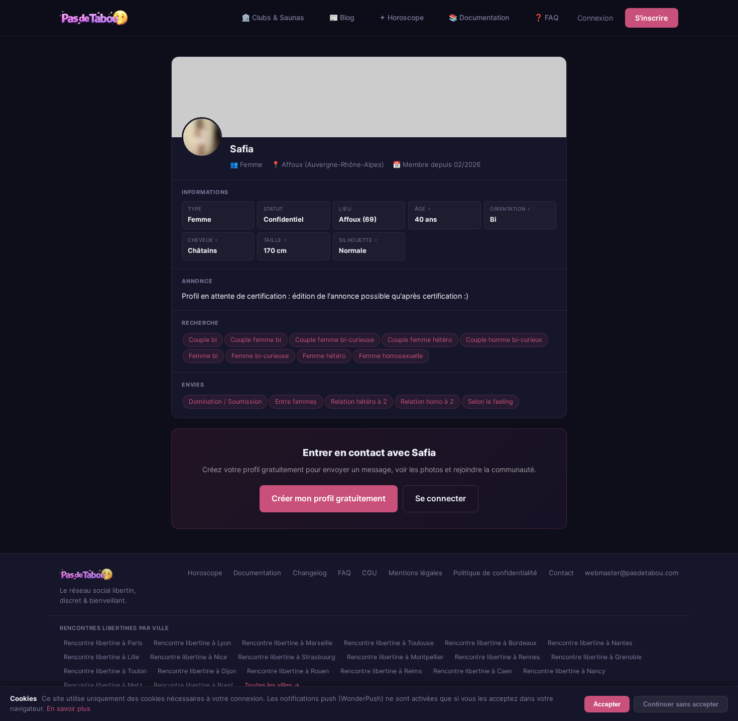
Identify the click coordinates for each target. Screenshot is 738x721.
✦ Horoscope (402, 17)
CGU (369, 573)
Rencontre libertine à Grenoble (596, 657)
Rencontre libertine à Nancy (564, 671)
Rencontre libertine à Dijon (197, 671)
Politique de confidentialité (495, 573)
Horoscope (205, 573)
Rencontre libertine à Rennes (497, 657)
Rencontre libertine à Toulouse (389, 643)
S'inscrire (651, 18)
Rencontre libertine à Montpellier (395, 657)
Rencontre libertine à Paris (103, 643)
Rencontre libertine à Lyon (192, 643)
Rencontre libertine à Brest (193, 685)
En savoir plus (68, 708)
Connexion (595, 18)
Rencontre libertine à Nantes (590, 643)
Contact (561, 573)
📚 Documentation (479, 17)
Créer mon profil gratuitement (329, 498)
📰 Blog (341, 17)
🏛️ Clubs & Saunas (272, 17)
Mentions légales (415, 573)
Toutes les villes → (272, 685)
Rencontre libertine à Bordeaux (491, 643)
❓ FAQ (546, 17)
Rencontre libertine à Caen (472, 671)
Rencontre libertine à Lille (101, 657)
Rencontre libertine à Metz (103, 685)
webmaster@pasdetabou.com (631, 573)
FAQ (344, 573)
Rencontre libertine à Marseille (287, 643)
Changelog (310, 573)
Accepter (607, 704)
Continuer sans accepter (680, 704)
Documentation (257, 573)
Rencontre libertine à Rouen (288, 671)
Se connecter (440, 498)
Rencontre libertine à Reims (381, 671)
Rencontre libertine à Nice (188, 657)
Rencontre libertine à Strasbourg (286, 657)
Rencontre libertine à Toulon (105, 671)
